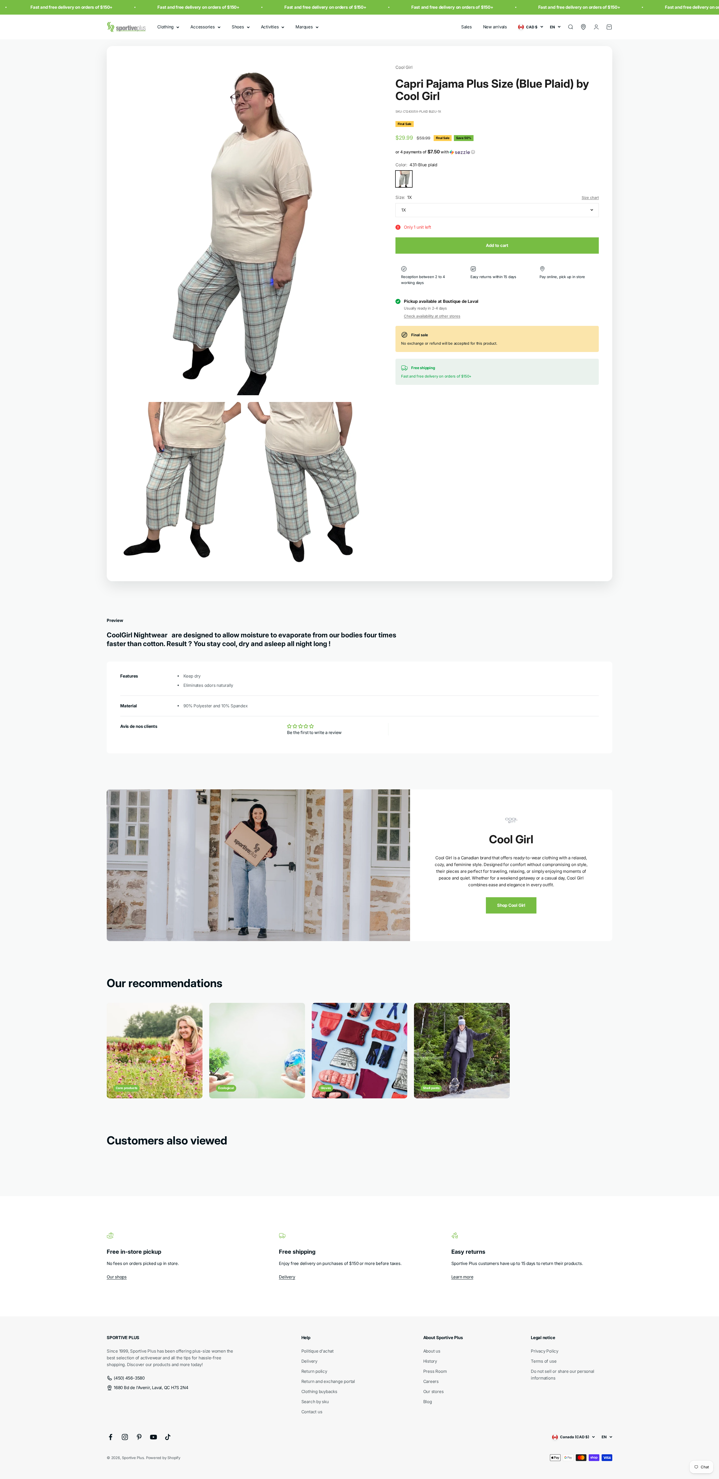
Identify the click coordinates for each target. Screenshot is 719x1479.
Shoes (238, 26)
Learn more (462, 1277)
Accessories (202, 26)
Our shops (117, 1277)
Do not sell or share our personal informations (562, 1375)
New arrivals (495, 26)
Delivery (287, 1277)
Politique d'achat (317, 1351)
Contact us (311, 1411)
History (430, 1361)
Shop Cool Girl (511, 905)
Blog (427, 1401)
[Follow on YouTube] (153, 1437)
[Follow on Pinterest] (139, 1437)
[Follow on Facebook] (110, 1437)
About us (431, 1351)
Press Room (435, 1371)
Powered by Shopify (163, 1457)
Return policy (314, 1371)
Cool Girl (403, 67)
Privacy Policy (544, 1351)
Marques (304, 26)
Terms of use (543, 1361)
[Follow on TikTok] (168, 1437)
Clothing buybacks (319, 1391)
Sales (466, 26)
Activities (270, 26)
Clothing (165, 26)
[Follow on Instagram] (125, 1437)
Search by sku (315, 1401)
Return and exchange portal (328, 1381)
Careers (431, 1381)
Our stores (433, 1391)
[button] (497, 152)
